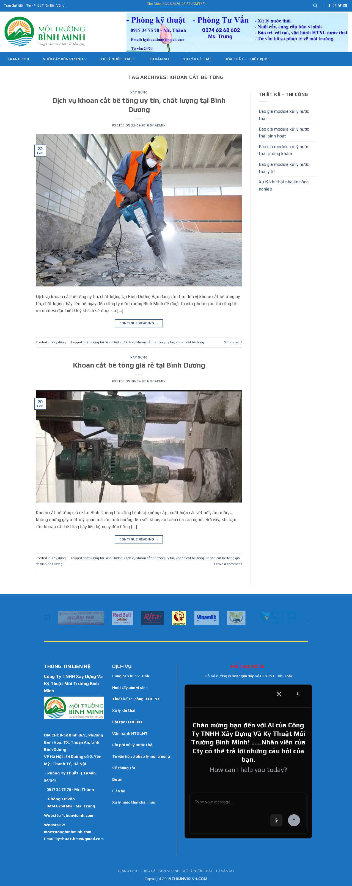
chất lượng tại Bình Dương (103, 342)
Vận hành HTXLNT (130, 733)
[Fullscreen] (279, 694)
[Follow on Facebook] (329, 6)
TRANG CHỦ (127, 871)
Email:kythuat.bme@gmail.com (74, 838)
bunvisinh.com (79, 815)
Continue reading (139, 323)
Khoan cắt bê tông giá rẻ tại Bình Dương (139, 365)
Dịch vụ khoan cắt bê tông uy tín (149, 342)
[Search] (315, 6)
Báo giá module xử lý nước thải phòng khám (284, 150)
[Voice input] (276, 820)
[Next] (305, 617)
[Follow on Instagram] (334, 6)
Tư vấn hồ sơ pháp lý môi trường (141, 756)
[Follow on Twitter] (340, 6)
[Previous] (47, 617)
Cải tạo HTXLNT (127, 722)
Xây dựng (138, 92)
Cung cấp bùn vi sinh (130, 676)
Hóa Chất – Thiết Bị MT (247, 59)
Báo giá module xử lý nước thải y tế (284, 168)
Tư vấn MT (159, 59)
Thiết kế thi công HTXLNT (136, 699)
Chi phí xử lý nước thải (132, 745)
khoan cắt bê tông (190, 342)
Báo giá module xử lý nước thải (284, 115)
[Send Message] (294, 820)
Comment (233, 342)
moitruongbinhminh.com (67, 831)
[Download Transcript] (298, 694)
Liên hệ (118, 791)
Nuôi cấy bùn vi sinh (63, 59)
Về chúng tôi (123, 768)
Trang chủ (18, 59)
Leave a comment (228, 564)
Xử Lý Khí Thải (197, 59)
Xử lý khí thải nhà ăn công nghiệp (284, 185)
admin (160, 125)
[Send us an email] (345, 6)
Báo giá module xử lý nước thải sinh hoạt (284, 132)
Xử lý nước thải (116, 59)
